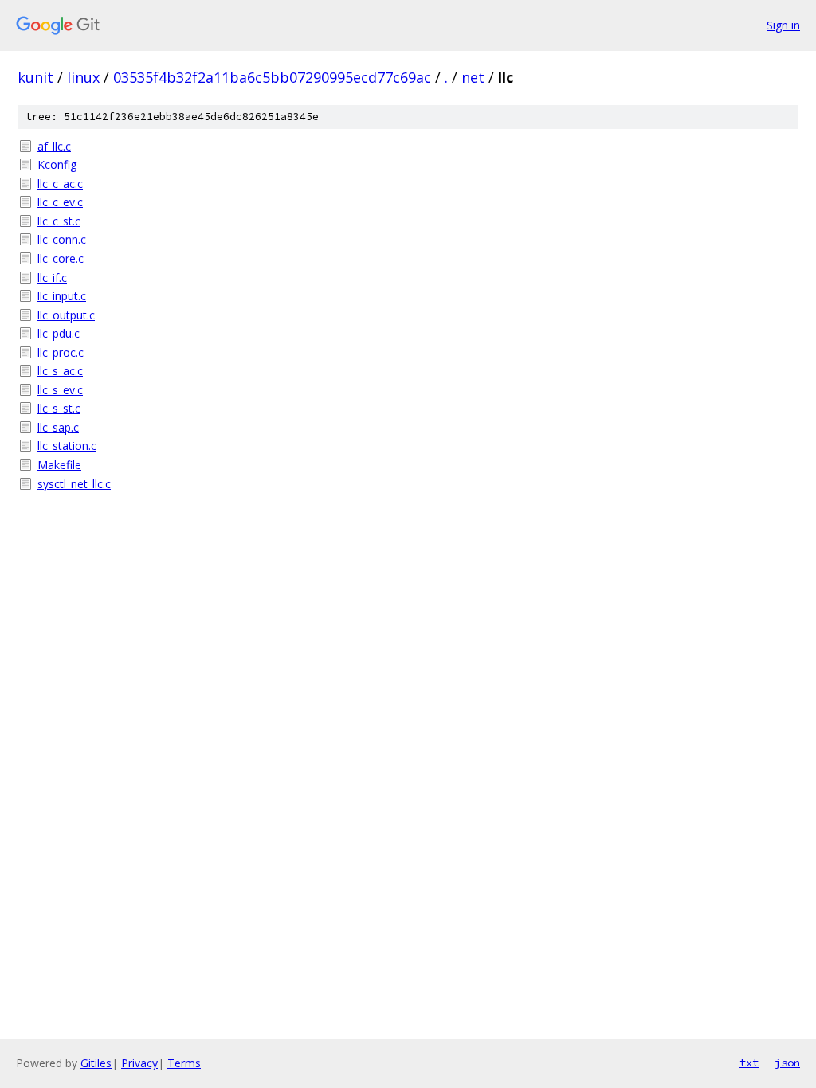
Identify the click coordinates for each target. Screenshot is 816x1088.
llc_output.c (66, 315)
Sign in (783, 25)
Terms (184, 1062)
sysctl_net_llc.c (74, 483)
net (472, 77)
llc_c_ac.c (60, 183)
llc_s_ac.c (60, 370)
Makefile (59, 464)
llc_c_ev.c (60, 201)
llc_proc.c (60, 352)
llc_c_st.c (58, 221)
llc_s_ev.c (60, 389)
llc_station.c (66, 445)
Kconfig (56, 164)
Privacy (139, 1062)
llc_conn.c (61, 239)
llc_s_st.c (58, 408)
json (787, 1062)
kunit (35, 77)
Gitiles (96, 1062)
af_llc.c (54, 146)
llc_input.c (61, 295)
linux (83, 77)
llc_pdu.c (58, 333)
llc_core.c (60, 258)
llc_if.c (52, 277)
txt (749, 1062)
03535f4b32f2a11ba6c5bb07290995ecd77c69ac (272, 77)
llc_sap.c (58, 427)
